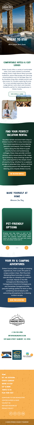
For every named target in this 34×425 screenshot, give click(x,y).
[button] (30, 6)
